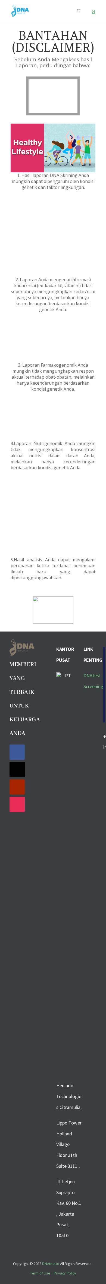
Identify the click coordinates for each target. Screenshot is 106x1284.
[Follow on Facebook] (17, 752)
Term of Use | (42, 1273)
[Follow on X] (17, 769)
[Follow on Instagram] (17, 804)
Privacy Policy (65, 1273)
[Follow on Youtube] (17, 787)
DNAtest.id (50, 1263)
